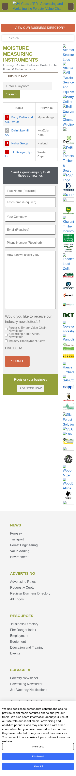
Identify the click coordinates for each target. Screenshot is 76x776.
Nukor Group (19, 143)
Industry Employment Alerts (27, 340)
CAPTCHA (13, 348)
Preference (38, 746)
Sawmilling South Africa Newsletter (24, 335)
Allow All (38, 766)
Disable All (38, 756)
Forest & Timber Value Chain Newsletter (27, 329)
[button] (5, 6)
